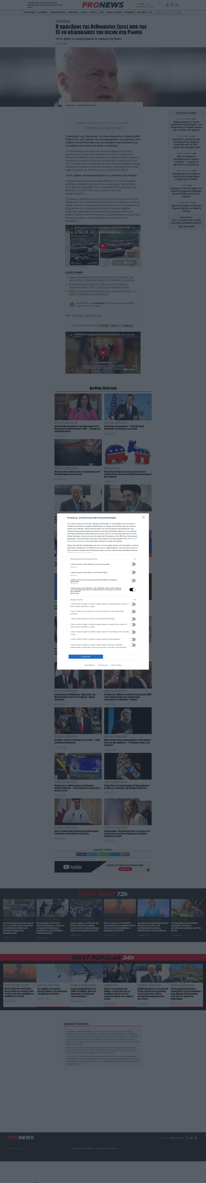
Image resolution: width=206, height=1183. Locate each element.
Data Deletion (89, 665)
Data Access (103, 665)
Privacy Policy (116, 665)
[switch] (132, 564)
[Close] (144, 518)
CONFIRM (85, 657)
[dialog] (103, 591)
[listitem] (103, 559)
